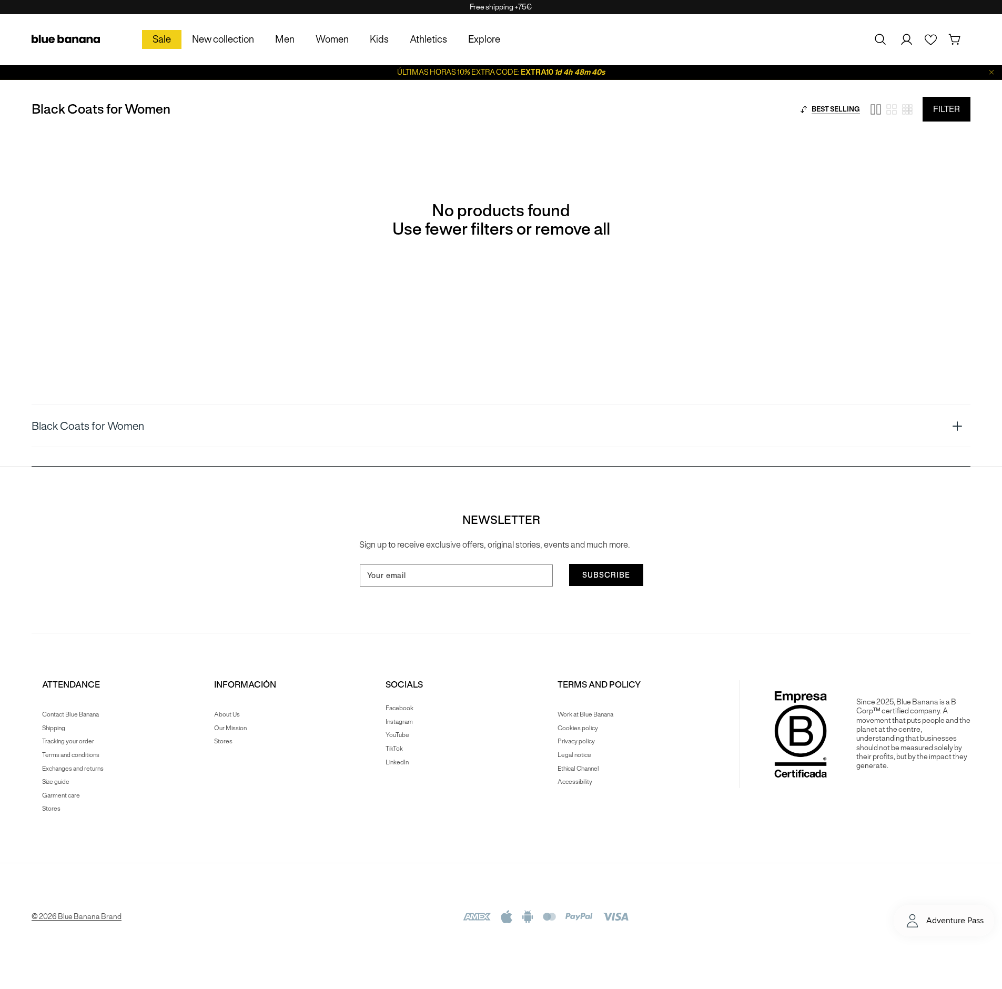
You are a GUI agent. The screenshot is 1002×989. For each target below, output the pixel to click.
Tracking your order (68, 741)
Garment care (61, 795)
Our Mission (230, 728)
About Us (227, 714)
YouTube (397, 735)
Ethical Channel (578, 768)
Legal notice (574, 755)
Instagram (399, 721)
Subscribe (606, 575)
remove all (572, 229)
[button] (880, 39)
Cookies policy (578, 728)
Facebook (399, 708)
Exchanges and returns (73, 768)
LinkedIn (397, 762)
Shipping (53, 728)
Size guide (55, 781)
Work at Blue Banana (585, 714)
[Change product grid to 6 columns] (907, 109)
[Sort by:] (803, 109)
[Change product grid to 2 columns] (876, 109)
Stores (51, 808)
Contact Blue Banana (70, 714)
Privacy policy (576, 741)
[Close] (991, 72)
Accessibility (575, 781)
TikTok (394, 748)
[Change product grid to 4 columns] (891, 109)
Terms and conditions (70, 755)
